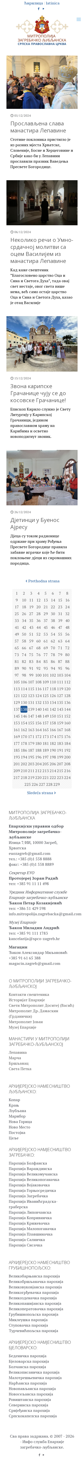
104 (67, 675)
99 (31, 675)
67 (31, 647)
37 (46, 620)
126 (53, 695)
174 (53, 736)
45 (46, 627)
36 (38, 620)
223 (60, 777)
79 (60, 654)
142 (53, 709)
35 (31, 620)
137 (16, 709)
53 (46, 634)
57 (17, 641)
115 (31, 688)
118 (53, 688)
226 (35, 784)
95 (60, 668)
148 (38, 716)
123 (31, 695)
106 (24, 682)
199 (60, 757)
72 (67, 647)
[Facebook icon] (38, 9)
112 (67, 682)
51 (31, 634)
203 (31, 763)
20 (38, 606)
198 (53, 757)
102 (53, 675)
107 (31, 682)
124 (38, 695)
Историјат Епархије (27, 999)
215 (60, 770)
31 (60, 613)
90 (24, 668)
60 (38, 641)
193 (16, 757)
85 (46, 661)
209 (16, 770)
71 (60, 647)
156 (38, 723)
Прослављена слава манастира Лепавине (38, 127)
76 (38, 654)
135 (60, 702)
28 (38, 613)
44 (38, 627)
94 (53, 668)
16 (67, 600)
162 (24, 729)
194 (24, 757)
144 (67, 709)
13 (46, 600)
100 (38, 675)
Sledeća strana (40, 792)
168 (67, 729)
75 (31, 654)
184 (67, 743)
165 (45, 729)
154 (24, 723)
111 (60, 682)
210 (24, 770)
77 (46, 654)
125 (45, 695)
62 (53, 641)
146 (24, 716)
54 (53, 634)
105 (16, 682)
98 (24, 675)
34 (24, 620)
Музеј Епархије (22, 1027)
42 (24, 627)
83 (31, 661)
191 (60, 750)
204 (38, 763)
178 (24, 743)
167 (60, 729)
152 (67, 716)
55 (60, 634)
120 (67, 688)
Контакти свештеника (29, 994)
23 (60, 606)
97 (17, 675)
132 (38, 702)
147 (31, 716)
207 (60, 763)
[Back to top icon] (76, 1461)
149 (45, 716)
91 (31, 668)
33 (17, 620)
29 (46, 613)
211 (31, 770)
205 (45, 763)
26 (24, 613)
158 (53, 723)
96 (67, 668)
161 (16, 729)
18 (24, 606)
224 (67, 777)
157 (45, 723)
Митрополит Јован (26, 1021)
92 (38, 668)
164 (38, 729)
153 (16, 723)
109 (45, 682)
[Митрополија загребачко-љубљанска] (42, 30)
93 (46, 668)
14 (53, 600)
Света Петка (20, 1068)
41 (17, 627)
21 (46, 606)
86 (53, 661)
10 (24, 600)
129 (16, 702)
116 (38, 688)
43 (31, 627)
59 (31, 641)
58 (24, 641)
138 (24, 709)
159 (60, 723)
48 (67, 627)
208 (67, 763)
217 (16, 777)
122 (24, 695)
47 (60, 627)
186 (24, 750)
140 (38, 709)
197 (45, 757)
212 (38, 770)
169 (16, 736)
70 (53, 647)
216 (67, 770)
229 (56, 784)
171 (31, 736)
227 (42, 784)
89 (17, 668)
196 (38, 757)
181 (45, 743)
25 (17, 613)
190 (53, 750)
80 (67, 654)
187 (31, 750)
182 (53, 743)
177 (16, 743)
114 (24, 688)
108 (38, 682)
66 (24, 647)
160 (67, 723)
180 (38, 743)
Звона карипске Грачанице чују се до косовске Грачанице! (38, 393)
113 (16, 688)
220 (38, 777)
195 (31, 757)
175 (60, 736)
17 (17, 606)
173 (45, 736)
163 (31, 729)
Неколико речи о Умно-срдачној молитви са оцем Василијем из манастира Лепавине (41, 250)
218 (24, 777)
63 (60, 641)
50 (24, 634)
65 (17, 647)
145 (16, 716)
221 (45, 777)
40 (67, 620)
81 (17, 661)
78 (53, 654)
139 (31, 709)
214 (53, 770)
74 (24, 654)
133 (45, 702)
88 (67, 661)
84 (38, 661)
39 (60, 620)
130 (24, 702)
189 (45, 750)
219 (31, 777)
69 (46, 647)
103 (60, 675)
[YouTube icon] (43, 9)
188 (38, 750)
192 (67, 750)
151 (60, 716)
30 (53, 613)
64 (67, 641)
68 (38, 647)
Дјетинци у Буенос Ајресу (34, 523)
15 (60, 600)
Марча (15, 1057)
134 (53, 702)
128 (67, 695)
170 (24, 736)
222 (53, 777)
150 (53, 716)
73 (17, 654)
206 (53, 763)
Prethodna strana (44, 581)
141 (45, 709)
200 (67, 757)
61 (46, 641)
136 (67, 702)
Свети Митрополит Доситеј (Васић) (41, 1005)
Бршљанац (19, 1063)
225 (27, 784)
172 (38, 736)
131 (31, 702)
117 (45, 688)
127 (60, 695)
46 (53, 627)
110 (53, 682)
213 (45, 770)
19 (31, 606)
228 (49, 784)
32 (67, 613)
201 (16, 763)
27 (31, 613)
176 (67, 736)
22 (53, 606)
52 (38, 634)
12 (38, 600)
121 (16, 695)
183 (60, 743)
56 (67, 634)
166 (53, 729)
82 (24, 661)
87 (60, 661)
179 (31, 743)
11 (31, 600)
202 (24, 763)
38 (53, 620)
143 (60, 709)
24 (67, 606)
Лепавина (18, 1052)
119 (60, 688)
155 (31, 723)
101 (45, 675)
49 (17, 634)
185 (16, 750)
